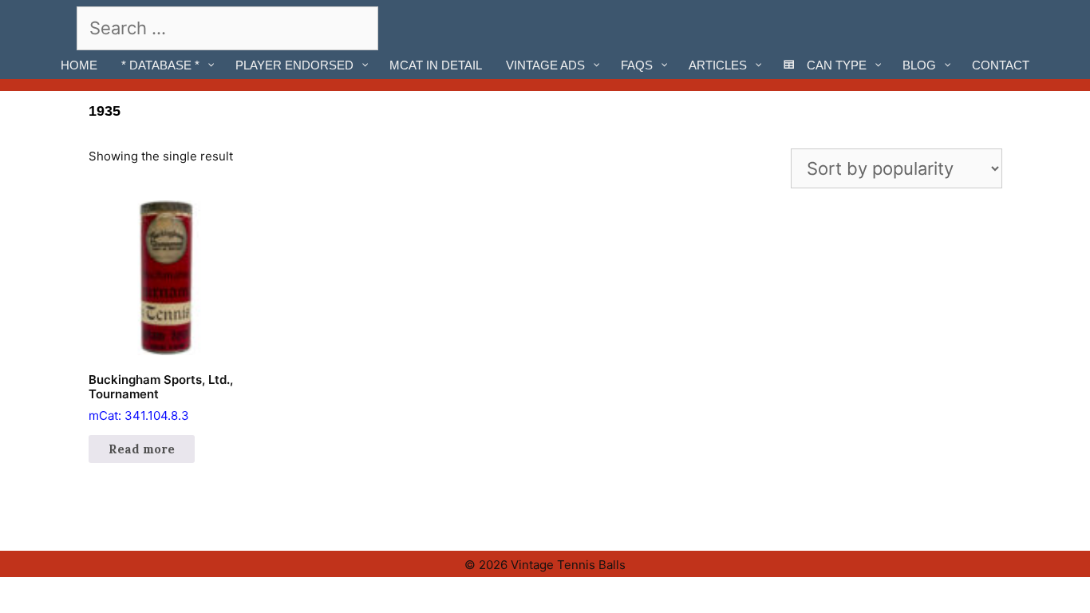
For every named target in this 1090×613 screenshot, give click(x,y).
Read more (142, 449)
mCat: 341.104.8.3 (161, 397)
